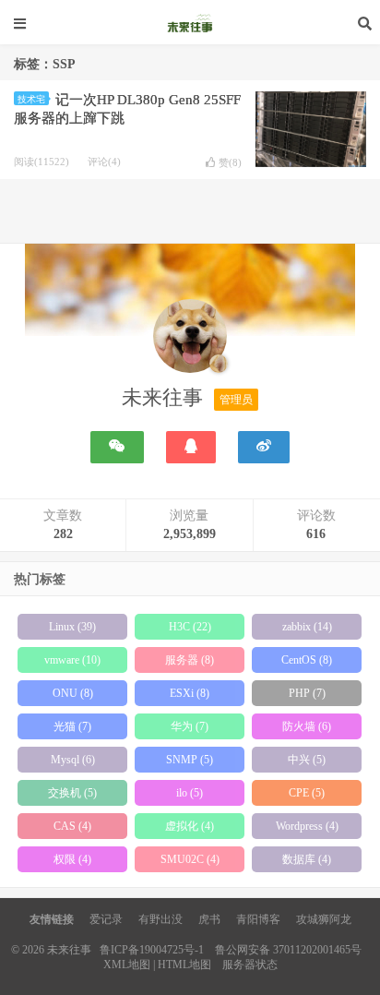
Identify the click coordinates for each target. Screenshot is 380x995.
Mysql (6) (73, 759)
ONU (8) (73, 693)
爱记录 (106, 919)
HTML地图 (184, 964)
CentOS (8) (306, 659)
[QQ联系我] (191, 447)
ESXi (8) (189, 693)
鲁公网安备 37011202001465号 (288, 949)
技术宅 (31, 99)
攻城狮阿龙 (323, 919)
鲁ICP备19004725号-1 (152, 949)
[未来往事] (190, 340)
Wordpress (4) (307, 826)
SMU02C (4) (190, 859)
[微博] (264, 447)
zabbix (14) (307, 626)
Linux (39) (72, 626)
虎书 (209, 919)
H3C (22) (190, 626)
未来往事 (190, 23)
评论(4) (104, 161)
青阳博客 (258, 919)
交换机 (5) (72, 792)
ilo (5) (189, 792)
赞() (230, 162)
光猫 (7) (72, 726)
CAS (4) (72, 826)
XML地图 (126, 964)
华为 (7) (189, 726)
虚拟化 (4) (189, 826)
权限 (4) (72, 859)
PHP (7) (307, 693)
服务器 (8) (189, 659)
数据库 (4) (306, 859)
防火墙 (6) (306, 726)
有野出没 (160, 919)
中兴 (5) (307, 759)
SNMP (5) (189, 759)
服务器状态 (250, 964)
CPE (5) (307, 792)
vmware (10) (72, 659)
